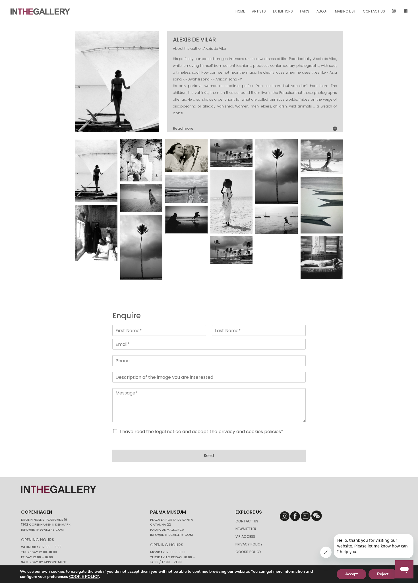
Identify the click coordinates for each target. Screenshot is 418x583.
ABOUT (322, 11)
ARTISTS (259, 11)
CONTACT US (374, 11)
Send (209, 455)
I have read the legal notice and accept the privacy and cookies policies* (201, 431)
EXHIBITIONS (283, 11)
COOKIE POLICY (84, 576)
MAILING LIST (345, 11)
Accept (351, 574)
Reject (382, 574)
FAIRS (304, 11)
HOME (240, 11)
